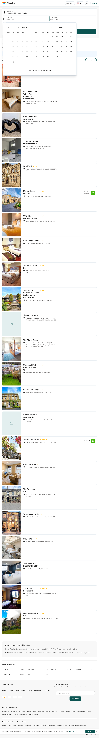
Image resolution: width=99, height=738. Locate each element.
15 (36, 47)
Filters (92, 60)
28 (31, 57)
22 (36, 52)
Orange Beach (6, 714)
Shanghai (14, 711)
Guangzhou (23, 714)
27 (27, 57)
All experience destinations (77, 725)
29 (36, 57)
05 (22, 42)
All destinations (33, 714)
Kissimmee (5, 711)
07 (31, 42)
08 (36, 42)
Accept (90, 731)
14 (31, 47)
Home (4, 691)
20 (27, 52)
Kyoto (73, 711)
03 (13, 42)
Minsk (89, 711)
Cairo (65, 725)
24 (13, 57)
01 (36, 37)
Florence (43, 725)
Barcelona (36, 725)
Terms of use (20, 691)
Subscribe (75, 698)
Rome (4, 725)
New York (28, 725)
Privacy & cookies (34, 691)
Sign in (94, 3)
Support (47, 691)
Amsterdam (51, 725)
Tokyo (29, 711)
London (15, 714)
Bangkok (41, 711)
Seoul (68, 711)
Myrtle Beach (81, 711)
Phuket (59, 725)
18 (17, 52)
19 (22, 52)
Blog (11, 691)
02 (8, 42)
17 (13, 52)
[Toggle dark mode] (87, 3)
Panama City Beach (58, 711)
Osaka (34, 711)
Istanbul (48, 711)
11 (17, 47)
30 (8, 62)
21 (31, 52)
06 (27, 42)
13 (27, 47)
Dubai (10, 725)
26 (22, 57)
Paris (14, 725)
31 (13, 62)
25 (18, 57)
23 (8, 57)
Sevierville (22, 711)
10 (13, 47)
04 (18, 42)
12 (22, 47)
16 (8, 52)
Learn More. (72, 731)
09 (8, 47)
